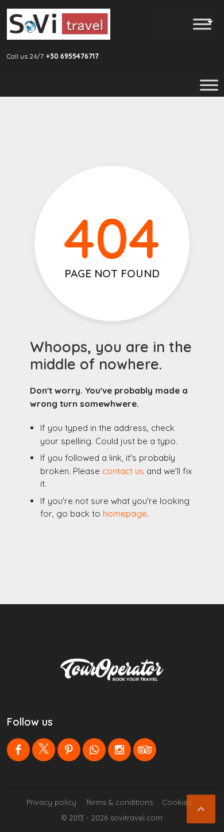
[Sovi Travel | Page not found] (58, 24)
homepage (125, 513)
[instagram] (119, 749)
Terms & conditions (119, 802)
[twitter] (43, 749)
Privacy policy (51, 802)
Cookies (176, 802)
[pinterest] (68, 749)
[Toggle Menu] (202, 24)
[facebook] (18, 749)
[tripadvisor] (144, 749)
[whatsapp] (94, 749)
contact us (123, 470)
